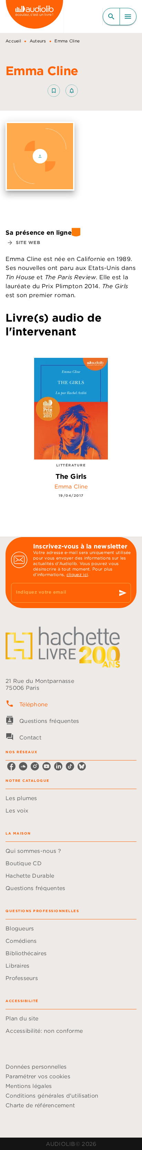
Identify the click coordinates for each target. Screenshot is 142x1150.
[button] (63, 90)
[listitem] (11, 766)
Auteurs (38, 40)
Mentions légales (29, 1085)
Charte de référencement (40, 1105)
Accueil (13, 40)
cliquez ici (77, 574)
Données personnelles (36, 1066)
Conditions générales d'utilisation (52, 1095)
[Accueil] (34, 16)
